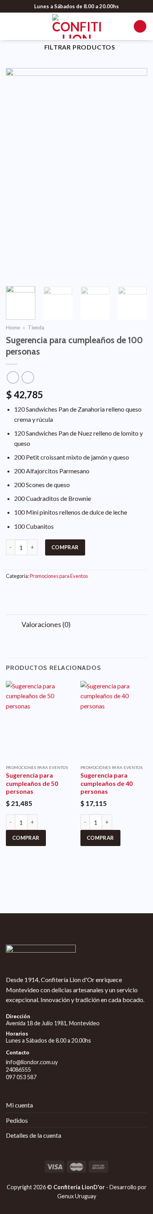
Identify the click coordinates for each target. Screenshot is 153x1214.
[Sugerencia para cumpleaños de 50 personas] (39, 721)
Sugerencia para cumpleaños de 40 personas (106, 783)
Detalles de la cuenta (33, 1135)
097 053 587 (21, 1077)
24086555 (18, 1069)
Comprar (65, 547)
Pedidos (17, 1120)
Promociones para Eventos (59, 576)
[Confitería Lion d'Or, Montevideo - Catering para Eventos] (76, 26)
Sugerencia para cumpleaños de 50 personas (32, 783)
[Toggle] (13, 625)
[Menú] (10, 26)
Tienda (36, 327)
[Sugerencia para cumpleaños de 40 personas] (113, 721)
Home (13, 327)
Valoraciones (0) (46, 624)
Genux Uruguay (76, 1196)
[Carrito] (140, 26)
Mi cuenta (19, 1105)
